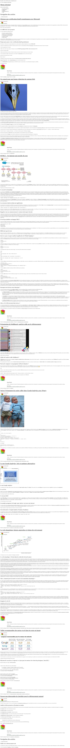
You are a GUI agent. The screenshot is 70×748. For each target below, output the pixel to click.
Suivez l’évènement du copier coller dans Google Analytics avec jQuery (23, 390)
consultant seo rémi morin (7, 2)
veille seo (11, 388)
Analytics (3, 10)
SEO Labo (8, 461)
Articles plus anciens (3, 16)
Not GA (28, 429)
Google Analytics (19, 491)
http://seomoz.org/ (20, 652)
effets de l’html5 (24, 308)
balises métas (3, 652)
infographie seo (17, 736)
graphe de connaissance (16, 628)
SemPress (16, 747)
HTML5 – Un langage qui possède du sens (14, 156)
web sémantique (47, 628)
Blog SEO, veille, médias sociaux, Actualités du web (8, 0)
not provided (24, 497)
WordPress (9, 747)
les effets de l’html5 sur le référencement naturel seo (23, 58)
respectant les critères (40, 127)
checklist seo (12, 736)
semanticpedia (37, 628)
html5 (14, 76)
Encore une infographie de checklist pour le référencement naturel (21, 696)
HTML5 (26, 25)
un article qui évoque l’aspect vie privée (13, 505)
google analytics (24, 461)
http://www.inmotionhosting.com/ (8, 723)
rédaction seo (12, 153)
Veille (8, 76)
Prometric (31, 45)
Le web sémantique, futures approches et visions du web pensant (21, 530)
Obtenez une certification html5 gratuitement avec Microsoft (20, 19)
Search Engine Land (17, 497)
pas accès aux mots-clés (57, 498)
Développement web (5, 11)
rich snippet (33, 628)
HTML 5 (5, 76)
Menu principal (5, 5)
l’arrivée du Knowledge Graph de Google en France (22, 612)
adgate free (12, 527)
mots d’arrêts (39, 129)
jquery (28, 461)
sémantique (20, 216)
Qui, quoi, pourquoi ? (5, 8)
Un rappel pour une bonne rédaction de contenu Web (17, 79)
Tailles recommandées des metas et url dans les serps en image (20, 630)
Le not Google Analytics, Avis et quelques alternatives (17, 463)
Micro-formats (29, 628)
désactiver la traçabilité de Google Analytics (58, 505)
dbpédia (11, 628)
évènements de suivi (18, 461)
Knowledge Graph (23, 628)
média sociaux (4, 9)
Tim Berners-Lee (42, 628)
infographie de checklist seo (22, 703)
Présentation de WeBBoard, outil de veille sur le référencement (20, 324)
